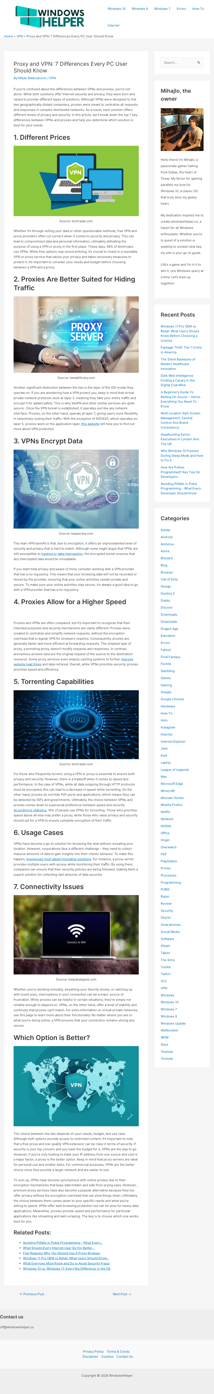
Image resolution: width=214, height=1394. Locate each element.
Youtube (167, 1052)
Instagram (168, 727)
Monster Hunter (172, 798)
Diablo (165, 601)
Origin (165, 840)
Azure (165, 551)
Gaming (166, 685)
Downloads (169, 614)
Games (166, 678)
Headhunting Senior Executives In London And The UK (180, 439)
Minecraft (168, 791)
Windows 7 (162, 9)
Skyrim (166, 918)
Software (167, 939)
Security (167, 911)
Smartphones (171, 925)
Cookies (107, 1356)
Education (168, 636)
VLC (164, 981)
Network (167, 819)
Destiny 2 (168, 593)
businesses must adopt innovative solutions (58, 859)
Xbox (164, 1044)
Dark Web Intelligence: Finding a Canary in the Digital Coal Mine (178, 380)
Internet (113, 25)
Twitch (166, 974)
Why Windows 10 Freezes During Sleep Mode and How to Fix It (182, 455)
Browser (167, 572)
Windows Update (173, 1023)
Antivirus (167, 544)
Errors (181, 9)
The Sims (168, 960)
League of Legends (175, 770)
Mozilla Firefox (171, 805)
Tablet (165, 953)
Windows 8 (140, 9)
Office (165, 833)
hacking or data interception (62, 554)
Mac (164, 777)
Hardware (168, 706)
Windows (167, 995)
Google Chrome (172, 699)
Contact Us (125, 1356)
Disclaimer (90, 1356)
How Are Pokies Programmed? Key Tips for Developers (180, 472)
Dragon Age (169, 629)
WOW (165, 1037)
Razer (165, 896)
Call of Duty (169, 579)
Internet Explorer (173, 741)
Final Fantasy (170, 657)
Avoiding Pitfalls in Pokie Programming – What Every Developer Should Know (181, 488)
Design (166, 586)
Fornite (166, 664)
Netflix (165, 812)
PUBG (165, 889)
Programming (171, 882)
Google (166, 692)
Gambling (168, 671)
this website (90, 424)
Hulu (164, 720)
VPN (52, 78)
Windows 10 (116, 9)
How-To (198, 9)
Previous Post (32, 1294)
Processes (168, 875)
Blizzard (167, 558)
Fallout (166, 650)
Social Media (170, 932)
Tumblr (166, 967)
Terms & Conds (118, 1351)
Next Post (122, 1294)
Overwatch (169, 847)
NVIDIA (166, 826)
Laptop (166, 763)
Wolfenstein (169, 1030)
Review (166, 904)
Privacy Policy (93, 1351)
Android (166, 537)
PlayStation (169, 861)
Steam (165, 946)
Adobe (165, 530)
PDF (164, 854)
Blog (164, 565)
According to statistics (30, 810)
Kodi (164, 755)
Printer (166, 868)
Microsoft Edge (172, 784)
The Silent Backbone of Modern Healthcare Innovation (178, 364)
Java (164, 748)
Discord (166, 607)
